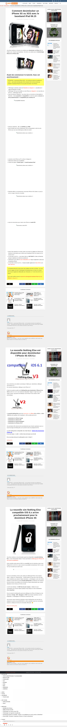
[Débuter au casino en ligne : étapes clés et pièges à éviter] (50, 51)
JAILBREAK (39, 3)
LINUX (30, 3)
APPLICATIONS (6, 701)
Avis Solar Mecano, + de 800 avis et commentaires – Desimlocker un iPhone (19, 299)
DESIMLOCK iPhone (7, 708)
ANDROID (5, 688)
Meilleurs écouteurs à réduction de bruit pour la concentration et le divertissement (56, 66)
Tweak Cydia (6, 696)
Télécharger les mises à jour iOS (10, 711)
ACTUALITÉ (25, 3)
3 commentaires (25, 19)
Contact (56, 3)
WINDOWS (5, 687)
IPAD (4, 684)
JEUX (4, 703)
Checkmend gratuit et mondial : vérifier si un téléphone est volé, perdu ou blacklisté (22, 714)
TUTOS (34, 3)
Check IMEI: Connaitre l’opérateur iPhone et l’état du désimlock (38, 299)
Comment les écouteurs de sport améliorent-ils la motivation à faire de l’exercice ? (56, 77)
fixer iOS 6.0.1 (11, 264)
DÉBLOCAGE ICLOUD (8, 709)
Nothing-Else (9, 440)
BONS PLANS (6, 677)
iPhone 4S (9, 605)
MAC (4, 685)
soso (14, 337)
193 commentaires (26, 358)
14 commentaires (25, 520)
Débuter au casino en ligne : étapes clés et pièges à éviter (56, 52)
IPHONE (5, 682)
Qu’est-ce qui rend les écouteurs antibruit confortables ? (56, 71)
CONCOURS (6, 679)
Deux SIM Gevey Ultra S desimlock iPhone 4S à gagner (32, 672)
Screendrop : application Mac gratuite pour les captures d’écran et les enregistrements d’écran (56, 46)
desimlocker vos (28, 413)
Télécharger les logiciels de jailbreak (11, 713)
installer (25, 259)
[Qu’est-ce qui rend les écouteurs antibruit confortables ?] (50, 71)
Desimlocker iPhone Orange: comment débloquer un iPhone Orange (19, 293)
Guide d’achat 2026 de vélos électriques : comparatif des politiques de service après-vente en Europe (56, 58)
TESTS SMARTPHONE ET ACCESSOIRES (12, 676)
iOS (4, 680)
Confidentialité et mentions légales (10, 672)
